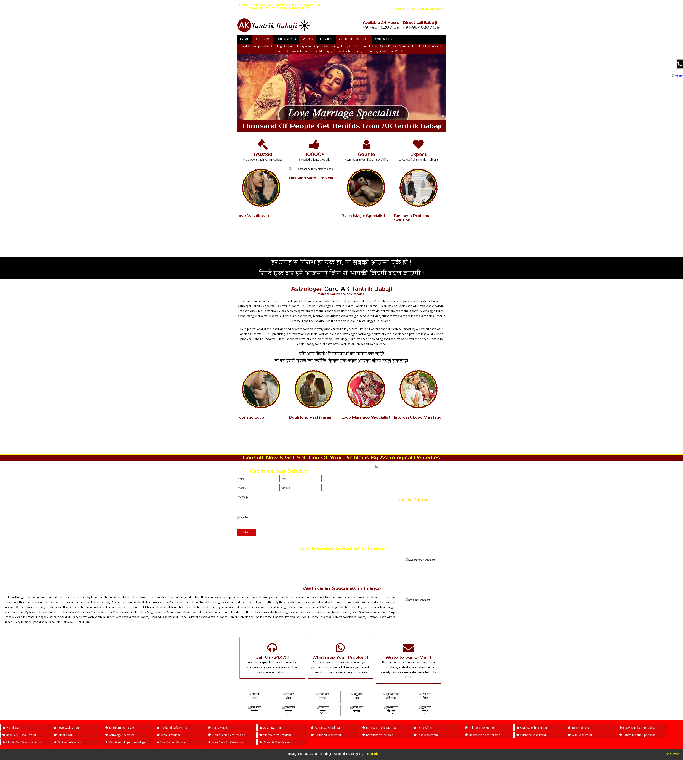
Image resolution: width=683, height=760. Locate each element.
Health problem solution (484, 735)
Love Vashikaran (68, 728)
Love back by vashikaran (228, 742)
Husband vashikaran (533, 735)
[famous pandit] (292, 25)
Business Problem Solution (228, 735)
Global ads (371, 754)
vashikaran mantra (172, 742)
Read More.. (261, 236)
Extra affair (424, 728)
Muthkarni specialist (122, 728)
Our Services (286, 39)
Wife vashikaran (582, 735)
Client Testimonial (353, 39)
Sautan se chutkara (327, 728)
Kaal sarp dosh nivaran (21, 735)
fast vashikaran (427, 735)
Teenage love (581, 728)
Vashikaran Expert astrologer (128, 742)
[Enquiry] (677, 75)
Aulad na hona (272, 728)
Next (443, 495)
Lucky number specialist (639, 728)
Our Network (672, 754)
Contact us (383, 39)
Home (244, 39)
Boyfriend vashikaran (379, 735)
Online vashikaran (69, 742)
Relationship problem (482, 728)
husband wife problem (175, 728)
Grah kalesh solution (533, 728)
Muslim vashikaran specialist (25, 742)
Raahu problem (170, 735)
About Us (263, 39)
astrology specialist (121, 735)
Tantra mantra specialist (639, 735)
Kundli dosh (65, 735)
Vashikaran (13, 728)
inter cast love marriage (382, 728)
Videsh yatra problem (277, 735)
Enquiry (326, 39)
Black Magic (220, 728)
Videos (308, 39)
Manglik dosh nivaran (277, 742)
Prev (327, 495)
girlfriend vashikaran (328, 735)
